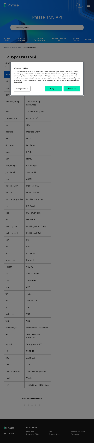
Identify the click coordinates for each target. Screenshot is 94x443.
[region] (47, 79)
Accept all (72, 89)
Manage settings (22, 89)
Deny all (53, 89)
